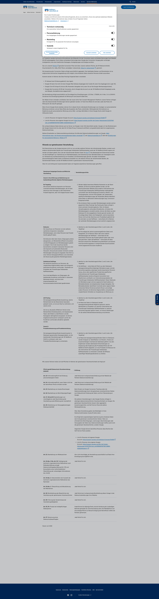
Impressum (63, 21)
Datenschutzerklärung (51, 21)
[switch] (113, 33)
